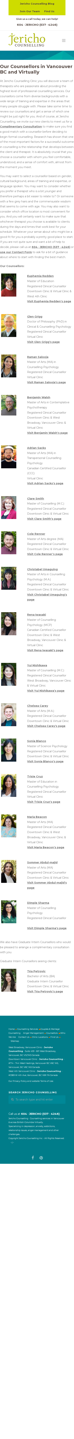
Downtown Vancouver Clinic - (24, 1059)
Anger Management (33, 1033)
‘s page (49, 301)
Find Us (49, 11)
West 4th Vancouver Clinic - (23, 1071)
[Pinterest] (41, 1157)
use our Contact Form (16, 252)
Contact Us (23, 1037)
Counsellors (52, 1033)
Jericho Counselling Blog (37, 3)
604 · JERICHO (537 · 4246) (37, 24)
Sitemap (15, 1041)
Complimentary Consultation (21, 126)
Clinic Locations (40, 1037)
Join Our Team (30, 11)
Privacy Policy (20, 1081)
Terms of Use (46, 1081)
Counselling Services (27, 1029)
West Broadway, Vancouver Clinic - (26, 1047)
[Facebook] (33, 1157)
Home (12, 1029)
